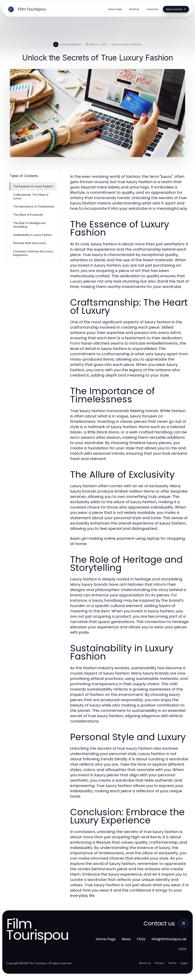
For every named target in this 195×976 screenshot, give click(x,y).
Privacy (159, 963)
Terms (172, 963)
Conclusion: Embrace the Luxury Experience (33, 253)
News (126, 939)
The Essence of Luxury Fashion (33, 186)
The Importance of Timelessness (33, 206)
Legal (183, 963)
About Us (145, 963)
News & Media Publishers (127, 44)
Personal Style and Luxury (29, 243)
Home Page (106, 939)
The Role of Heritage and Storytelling (29, 224)
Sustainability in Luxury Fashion (32, 234)
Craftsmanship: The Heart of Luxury (30, 196)
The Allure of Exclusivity (28, 214)
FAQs (141, 939)
